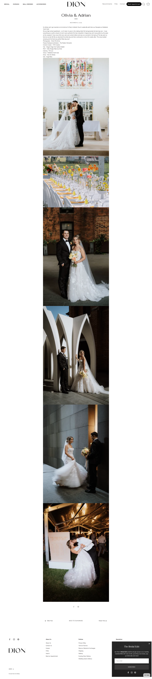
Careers (48, 648)
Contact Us (49, 646)
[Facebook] (126, 672)
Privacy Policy (82, 643)
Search (48, 653)
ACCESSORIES (41, 4)
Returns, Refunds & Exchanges (87, 648)
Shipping (81, 651)
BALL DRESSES (28, 4)
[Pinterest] (133, 672)
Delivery (81, 653)
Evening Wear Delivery (85, 656)
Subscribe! (130, 667)
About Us (48, 643)
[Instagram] (130, 672)
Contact (122, 4)
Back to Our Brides (76, 621)
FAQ (115, 4)
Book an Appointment (52, 656)
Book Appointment (134, 4)
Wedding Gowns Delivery (85, 659)
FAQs (47, 651)
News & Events (107, 4)
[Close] (148, 644)
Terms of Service (83, 646)
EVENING (16, 4)
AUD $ (10, 669)
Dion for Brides (16, 674)
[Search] (143, 4)
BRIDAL (6, 4)
